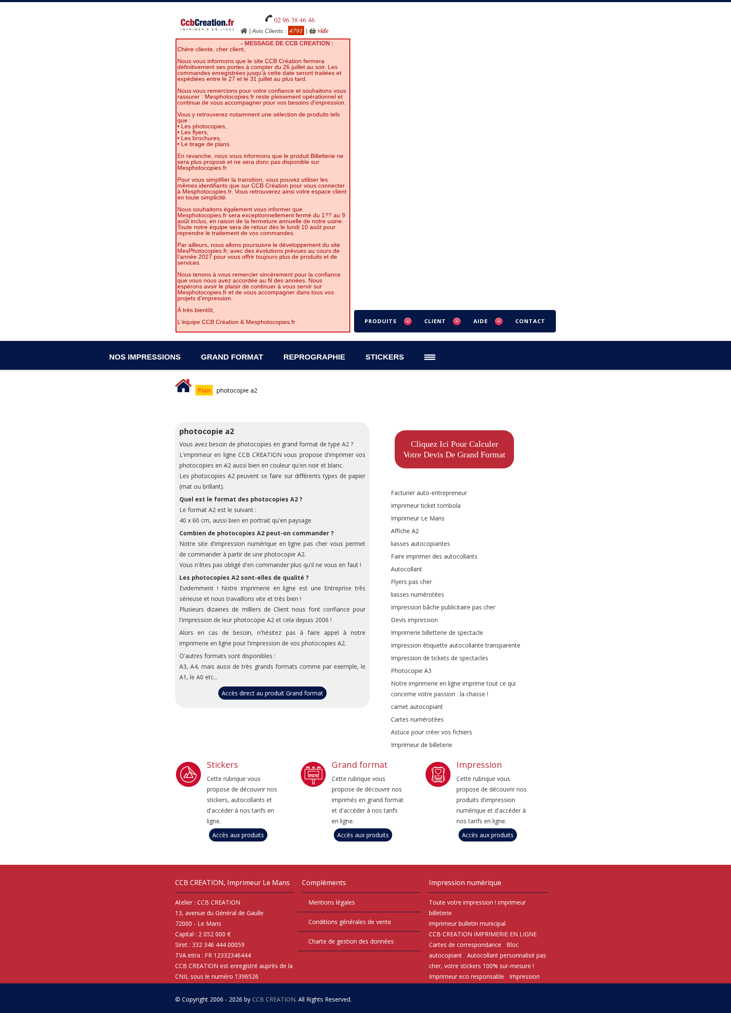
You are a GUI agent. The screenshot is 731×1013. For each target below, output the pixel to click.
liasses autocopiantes (420, 544)
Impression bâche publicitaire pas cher (443, 607)
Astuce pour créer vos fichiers (431, 732)
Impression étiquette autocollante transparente (455, 645)
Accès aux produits (238, 835)
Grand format (359, 765)
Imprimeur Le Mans (418, 518)
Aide (480, 321)
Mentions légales (331, 902)
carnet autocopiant (417, 707)
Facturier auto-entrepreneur (429, 493)
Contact (530, 321)
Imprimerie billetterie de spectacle (437, 632)
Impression (479, 765)
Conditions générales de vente (349, 922)
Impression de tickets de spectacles (439, 658)
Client (435, 321)
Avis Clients (267, 31)
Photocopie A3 (411, 671)
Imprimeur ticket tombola (426, 505)
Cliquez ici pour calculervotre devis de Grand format (454, 449)
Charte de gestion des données (351, 941)
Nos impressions (145, 357)
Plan (204, 390)
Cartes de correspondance (465, 945)
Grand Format (232, 357)
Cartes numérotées (417, 719)
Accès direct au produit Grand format (272, 693)
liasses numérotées (417, 594)
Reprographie (314, 357)
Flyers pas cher (411, 582)
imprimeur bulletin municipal (467, 923)
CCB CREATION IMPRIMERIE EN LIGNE (483, 934)
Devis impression (414, 620)
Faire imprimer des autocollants (434, 556)
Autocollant (406, 569)
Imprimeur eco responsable (466, 976)
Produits (381, 321)
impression (478, 902)
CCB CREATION (273, 999)
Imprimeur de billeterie (421, 745)
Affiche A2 (405, 531)
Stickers (385, 357)
